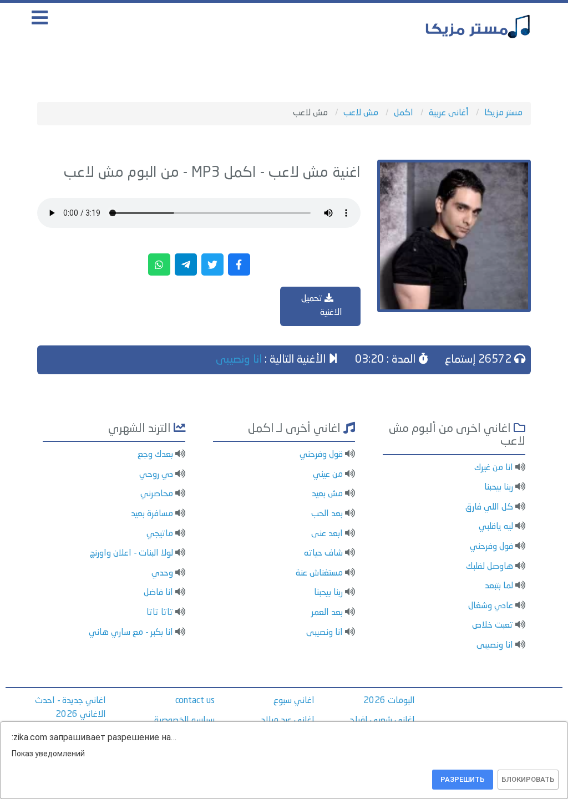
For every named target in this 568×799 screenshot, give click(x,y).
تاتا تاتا (159, 612)
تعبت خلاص (492, 625)
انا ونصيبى (239, 359)
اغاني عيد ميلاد (288, 720)
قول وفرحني (491, 546)
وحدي (162, 573)
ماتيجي (159, 534)
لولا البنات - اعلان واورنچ (131, 553)
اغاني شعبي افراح (382, 720)
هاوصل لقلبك (489, 566)
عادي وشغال (490, 606)
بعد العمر (327, 612)
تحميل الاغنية (321, 306)
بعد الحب (327, 514)
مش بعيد (327, 494)
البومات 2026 (389, 700)
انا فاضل (158, 592)
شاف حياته (323, 553)
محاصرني (156, 494)
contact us (195, 700)
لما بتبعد (499, 586)
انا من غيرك (493, 468)
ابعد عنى (327, 534)
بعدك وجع (155, 454)
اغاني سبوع (294, 700)
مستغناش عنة (319, 573)
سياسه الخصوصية (184, 720)
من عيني (328, 474)
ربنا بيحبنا (498, 487)
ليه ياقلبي (496, 526)
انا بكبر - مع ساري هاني (131, 632)
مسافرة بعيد (152, 514)
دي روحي (156, 474)
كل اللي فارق (489, 507)
